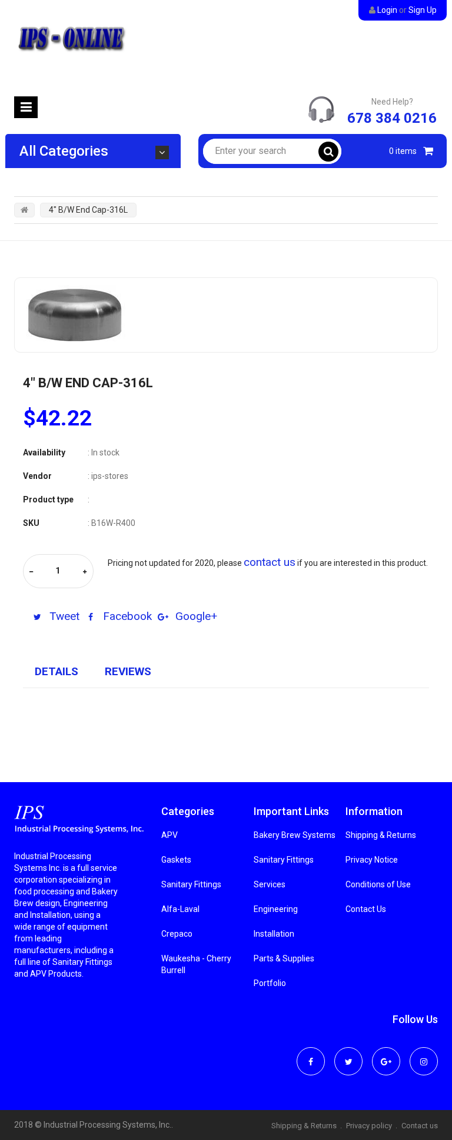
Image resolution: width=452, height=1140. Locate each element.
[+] (84, 572)
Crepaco (176, 933)
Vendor (37, 476)
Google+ (194, 616)
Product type (48, 499)
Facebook (126, 616)
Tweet (62, 616)
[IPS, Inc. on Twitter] (348, 1053)
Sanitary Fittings (191, 884)
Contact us (419, 1125)
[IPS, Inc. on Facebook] (310, 1053)
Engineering (276, 909)
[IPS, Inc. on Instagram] (423, 1053)
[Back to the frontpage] (24, 209)
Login (387, 10)
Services (269, 884)
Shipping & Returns (380, 835)
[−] (31, 572)
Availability (44, 452)
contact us (269, 562)
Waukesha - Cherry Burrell (196, 964)
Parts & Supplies (284, 958)
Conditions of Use (378, 884)
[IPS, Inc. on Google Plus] (386, 1053)
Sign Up (422, 10)
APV (169, 835)
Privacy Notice (371, 859)
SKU (31, 523)
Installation (274, 933)
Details (56, 671)
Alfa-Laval (180, 909)
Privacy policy (369, 1125)
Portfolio (270, 983)
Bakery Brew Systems (294, 835)
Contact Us (365, 909)
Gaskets (176, 859)
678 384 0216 (392, 118)
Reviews (128, 671)
